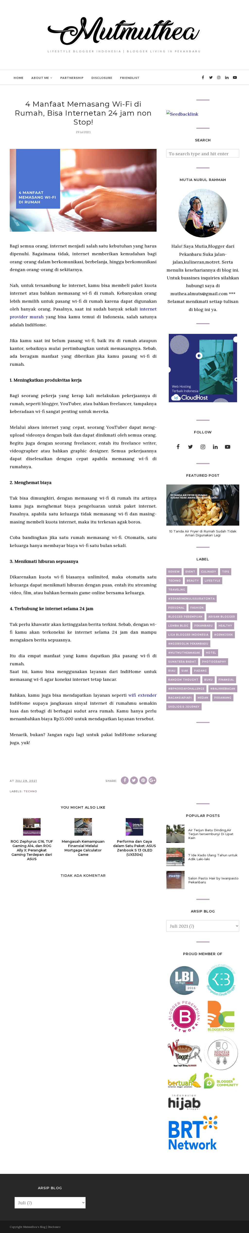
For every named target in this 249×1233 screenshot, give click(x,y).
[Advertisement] (202, 763)
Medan (203, 697)
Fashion (197, 607)
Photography (214, 661)
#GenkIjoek (223, 634)
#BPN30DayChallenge (186, 688)
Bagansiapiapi (180, 697)
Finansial (226, 679)
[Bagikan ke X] (134, 780)
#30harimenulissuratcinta (191, 598)
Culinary (208, 571)
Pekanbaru (203, 625)
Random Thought (183, 679)
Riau (172, 670)
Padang (200, 670)
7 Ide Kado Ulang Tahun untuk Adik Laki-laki (213, 857)
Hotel (211, 652)
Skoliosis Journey (184, 706)
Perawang (222, 697)
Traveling (176, 589)
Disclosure (54, 1227)
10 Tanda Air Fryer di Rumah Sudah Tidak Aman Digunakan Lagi (202, 533)
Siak (184, 670)
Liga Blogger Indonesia (188, 634)
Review (174, 571)
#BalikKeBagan (222, 688)
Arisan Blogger (221, 616)
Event (190, 571)
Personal (176, 607)
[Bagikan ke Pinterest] (143, 780)
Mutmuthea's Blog (34, 1227)
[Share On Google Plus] (152, 780)
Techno (30, 791)
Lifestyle (212, 580)
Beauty (193, 580)
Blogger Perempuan (185, 616)
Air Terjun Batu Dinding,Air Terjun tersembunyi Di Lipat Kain (210, 834)
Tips (225, 571)
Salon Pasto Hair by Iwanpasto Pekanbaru (213, 880)
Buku (208, 679)
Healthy (225, 625)
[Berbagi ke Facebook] (125, 780)
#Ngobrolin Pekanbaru (188, 643)
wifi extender (142, 695)
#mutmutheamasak (184, 652)
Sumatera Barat (182, 661)
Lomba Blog (178, 625)
